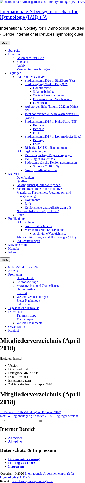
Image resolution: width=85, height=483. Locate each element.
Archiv (21, 65)
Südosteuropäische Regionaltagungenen (51, 162)
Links (28, 203)
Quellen (22, 181)
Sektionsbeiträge (43, 91)
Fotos (36, 132)
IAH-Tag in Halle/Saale (40, 159)
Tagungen (14, 73)
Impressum (16, 466)
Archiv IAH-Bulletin (38, 226)
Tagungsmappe (26, 315)
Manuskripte (25, 319)
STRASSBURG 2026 (23, 267)
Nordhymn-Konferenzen (41, 170)
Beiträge (38, 125)
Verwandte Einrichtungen (33, 69)
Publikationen (17, 218)
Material (13, 174)
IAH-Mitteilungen (28, 241)
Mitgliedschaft (17, 244)
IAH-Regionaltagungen (32, 151)
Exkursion (23, 304)
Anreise (13, 270)
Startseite (14, 50)
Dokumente (32, 200)
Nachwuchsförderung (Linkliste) (38, 211)
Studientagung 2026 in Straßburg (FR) (50, 80)
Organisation (16, 326)
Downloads (40, 103)
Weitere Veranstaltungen (49, 95)
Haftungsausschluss (21, 463)
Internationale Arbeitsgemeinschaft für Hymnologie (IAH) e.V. (39, 14)
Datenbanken (25, 177)
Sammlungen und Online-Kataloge (39, 188)
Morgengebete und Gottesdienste (38, 285)
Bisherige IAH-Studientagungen (46, 147)
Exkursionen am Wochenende (52, 99)
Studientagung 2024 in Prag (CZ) (46, 84)
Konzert (22, 293)
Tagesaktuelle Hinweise (23, 308)
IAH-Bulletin (25, 222)
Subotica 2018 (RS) (46, 166)
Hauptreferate (42, 88)
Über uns (14, 54)
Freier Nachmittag (28, 300)
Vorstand (22, 61)
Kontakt (13, 248)
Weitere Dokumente (29, 323)
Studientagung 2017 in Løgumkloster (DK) (53, 136)
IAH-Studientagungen (31, 76)
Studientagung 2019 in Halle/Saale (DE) (51, 121)
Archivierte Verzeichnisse (49, 233)
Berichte (38, 129)
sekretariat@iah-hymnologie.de (32, 481)
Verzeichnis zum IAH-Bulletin (44, 230)
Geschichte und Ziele (30, 58)
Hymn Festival (26, 289)
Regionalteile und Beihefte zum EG (48, 207)
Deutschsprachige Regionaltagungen (48, 155)
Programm (15, 274)
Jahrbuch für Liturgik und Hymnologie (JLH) (46, 237)
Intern (12, 252)
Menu (5, 43)
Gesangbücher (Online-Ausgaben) (39, 185)
